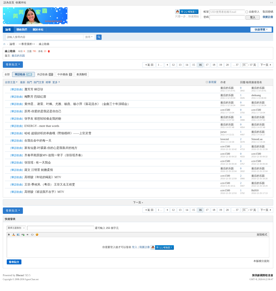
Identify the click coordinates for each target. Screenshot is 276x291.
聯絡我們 (22, 29)
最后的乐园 (18, 55)
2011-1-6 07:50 (258, 120)
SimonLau (256, 139)
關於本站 (38, 29)
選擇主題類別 (14, 228)
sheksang (256, 95)
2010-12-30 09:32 (259, 156)
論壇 (8, 29)
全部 (7, 74)
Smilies (37, 234)
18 (214, 64)
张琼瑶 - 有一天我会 (37, 162)
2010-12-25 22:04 (259, 171)
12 (173, 64)
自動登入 (254, 11)
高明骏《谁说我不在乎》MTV (44, 191)
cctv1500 (225, 110)
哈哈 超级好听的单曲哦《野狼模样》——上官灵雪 (57, 133)
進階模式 (262, 234)
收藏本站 (21, 2)
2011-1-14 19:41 (258, 91)
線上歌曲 (44, 44)
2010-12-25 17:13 (259, 193)
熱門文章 (39, 82)
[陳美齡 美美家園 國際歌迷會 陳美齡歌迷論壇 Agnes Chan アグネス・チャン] (35, 15)
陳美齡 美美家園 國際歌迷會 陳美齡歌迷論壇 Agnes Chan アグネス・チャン (4, 44)
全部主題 (10, 82)
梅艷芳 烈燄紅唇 (35, 96)
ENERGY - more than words (41, 125)
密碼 (206, 17)
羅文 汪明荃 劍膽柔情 (38, 169)
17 (207, 64)
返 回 (150, 64)
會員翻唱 (81, 74)
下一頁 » (138, 202)
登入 (134, 247)
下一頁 (264, 64)
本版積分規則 (261, 261)
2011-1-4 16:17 (258, 134)
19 (220, 64)
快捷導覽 (260, 29)
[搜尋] (99, 37)
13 (180, 64)
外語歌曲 (44, 74)
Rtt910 (255, 190)
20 (227, 64)
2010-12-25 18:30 (259, 178)
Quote (27, 234)
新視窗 (212, 82)
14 (187, 64)
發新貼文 (12, 64)
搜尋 (87, 37)
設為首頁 (9, 2)
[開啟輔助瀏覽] (268, 2)
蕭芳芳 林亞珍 (33, 89)
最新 (22, 82)
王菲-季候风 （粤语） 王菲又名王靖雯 (49, 184)
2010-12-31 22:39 (259, 149)
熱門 (29, 82)
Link (23, 234)
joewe (223, 131)
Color (13, 234)
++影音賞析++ (27, 44)
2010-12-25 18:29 (259, 186)
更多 (55, 82)
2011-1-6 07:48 (258, 127)
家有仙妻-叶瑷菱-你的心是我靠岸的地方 (50, 147)
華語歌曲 (23, 74)
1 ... (160, 64)
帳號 (206, 11)
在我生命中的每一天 (37, 140)
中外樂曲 (64, 74)
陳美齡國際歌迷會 (262, 275)
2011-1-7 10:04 (258, 113)
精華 (48, 82)
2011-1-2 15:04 (258, 142)
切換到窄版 (271, 2)
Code (32, 234)
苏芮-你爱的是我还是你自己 (42, 111)
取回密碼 (268, 11)
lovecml (224, 139)
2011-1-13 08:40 (258, 98)
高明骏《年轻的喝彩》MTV (42, 177)
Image (18, 234)
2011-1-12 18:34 (258, 105)
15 (193, 64)
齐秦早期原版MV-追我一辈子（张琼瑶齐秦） (54, 155)
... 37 (235, 64)
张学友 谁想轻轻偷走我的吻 (42, 118)
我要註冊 (268, 17)
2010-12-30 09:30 (259, 164)
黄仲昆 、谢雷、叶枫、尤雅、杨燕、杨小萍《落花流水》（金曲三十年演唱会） (77, 104)
